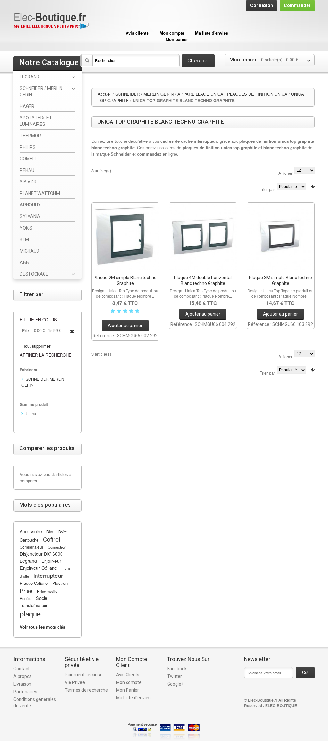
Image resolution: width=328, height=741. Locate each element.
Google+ (175, 684)
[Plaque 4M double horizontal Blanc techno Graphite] (203, 236)
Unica (31, 413)
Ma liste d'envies (211, 33)
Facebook (177, 668)
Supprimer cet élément (72, 334)
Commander (297, 5)
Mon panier (177, 39)
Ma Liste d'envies (133, 697)
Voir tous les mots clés (42, 627)
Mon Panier (127, 690)
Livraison (22, 684)
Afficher (285, 173)
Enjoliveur (51, 561)
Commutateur (31, 547)
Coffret (51, 539)
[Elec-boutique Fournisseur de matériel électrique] (51, 21)
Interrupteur (48, 575)
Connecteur (57, 547)
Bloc (50, 531)
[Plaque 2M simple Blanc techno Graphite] (125, 236)
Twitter (174, 676)
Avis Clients (127, 674)
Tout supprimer (37, 346)
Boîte (62, 531)
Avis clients (137, 33)
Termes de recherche (86, 690)
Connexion (261, 5)
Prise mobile (47, 591)
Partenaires (25, 691)
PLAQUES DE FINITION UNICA (257, 94)
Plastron (60, 583)
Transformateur (33, 605)
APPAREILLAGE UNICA (200, 94)
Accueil (104, 94)
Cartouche (29, 540)
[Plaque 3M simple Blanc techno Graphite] (281, 236)
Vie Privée (75, 682)
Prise (26, 590)
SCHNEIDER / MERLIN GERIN (144, 94)
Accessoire (31, 531)
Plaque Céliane (34, 583)
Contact (21, 668)
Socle (41, 598)
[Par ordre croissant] (313, 186)
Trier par (267, 189)
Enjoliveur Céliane (38, 567)
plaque (30, 613)
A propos (22, 676)
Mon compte (172, 33)
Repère (25, 598)
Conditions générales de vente (34, 702)
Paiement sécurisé (83, 674)
